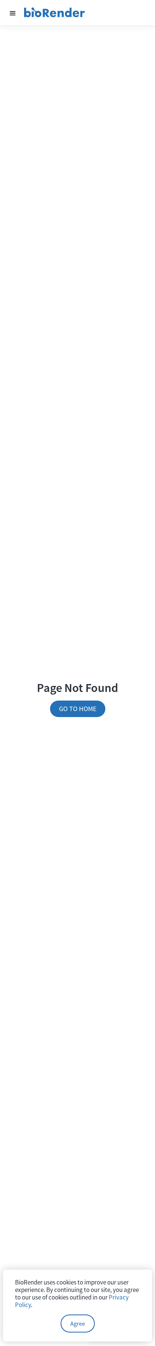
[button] (13, 13)
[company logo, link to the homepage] (54, 13)
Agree (77, 1323)
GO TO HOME (77, 708)
